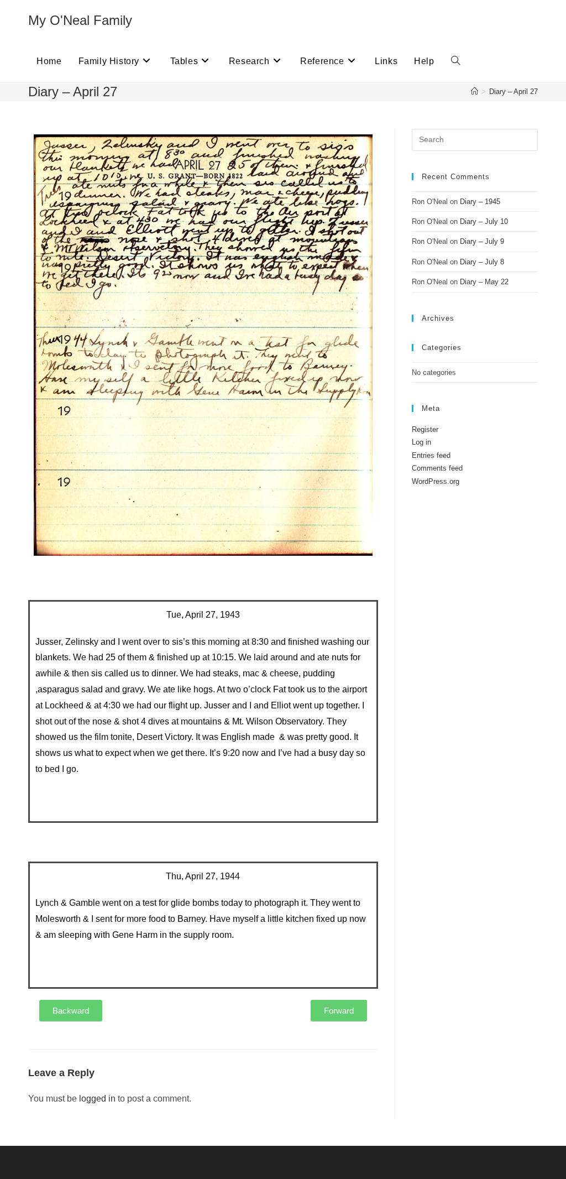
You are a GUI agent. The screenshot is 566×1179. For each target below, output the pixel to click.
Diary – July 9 (482, 241)
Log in (421, 442)
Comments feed (437, 468)
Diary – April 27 (513, 91)
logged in (97, 1098)
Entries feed (431, 455)
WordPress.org (435, 481)
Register (425, 429)
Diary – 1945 (480, 201)
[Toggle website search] (455, 61)
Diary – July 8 (482, 262)
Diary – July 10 (484, 221)
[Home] (474, 91)
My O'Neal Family (80, 20)
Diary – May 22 (484, 282)
